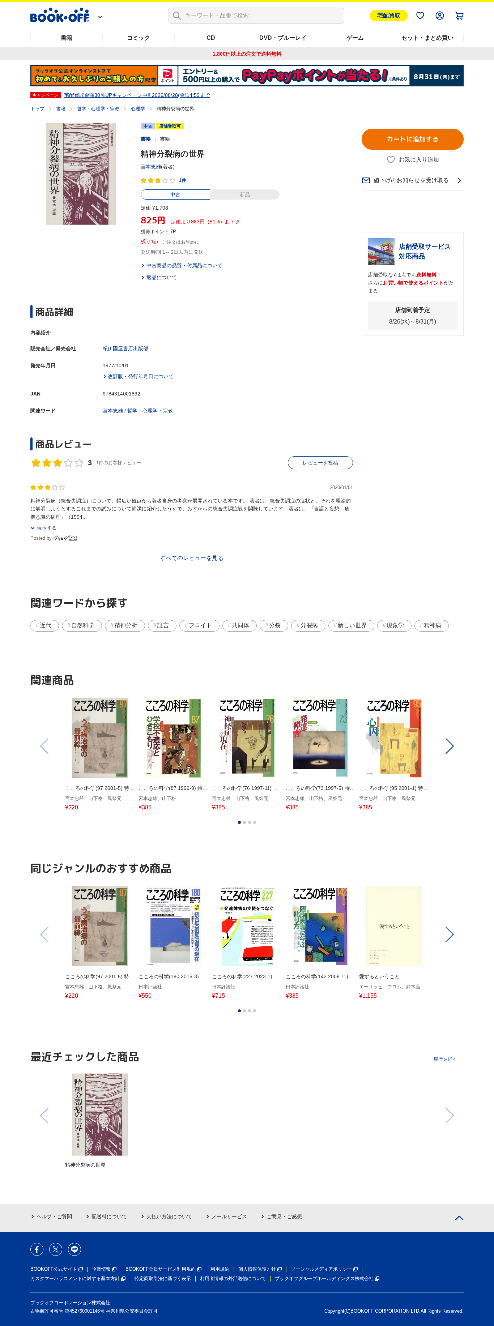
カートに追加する (413, 139)
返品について (161, 277)
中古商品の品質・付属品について (184, 265)
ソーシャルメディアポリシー (321, 1269)
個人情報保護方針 (257, 1269)
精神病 (432, 625)
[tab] (239, 822)
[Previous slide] (44, 746)
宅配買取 (388, 15)
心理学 (138, 108)
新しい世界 (352, 625)
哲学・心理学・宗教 (98, 108)
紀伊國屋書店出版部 (125, 348)
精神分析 (125, 625)
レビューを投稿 (320, 463)
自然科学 (82, 625)
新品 (245, 194)
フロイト (200, 625)
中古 (175, 194)
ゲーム (355, 38)
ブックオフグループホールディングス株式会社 (324, 1278)
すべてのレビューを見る (191, 558)
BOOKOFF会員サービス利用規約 (160, 1269)
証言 (163, 625)
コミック (138, 38)
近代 (45, 625)
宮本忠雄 (151, 167)
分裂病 (309, 625)
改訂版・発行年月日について (141, 376)
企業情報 (101, 1269)
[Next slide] (449, 746)
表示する (47, 528)
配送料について (109, 1216)
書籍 (66, 38)
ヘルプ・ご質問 (54, 1216)
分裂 (275, 625)
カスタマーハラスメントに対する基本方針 (75, 1278)
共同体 (240, 625)
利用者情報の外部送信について (233, 1278)
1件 (182, 180)
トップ (37, 108)
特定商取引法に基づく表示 (163, 1278)
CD (210, 38)
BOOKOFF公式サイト (53, 1269)
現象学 (395, 625)
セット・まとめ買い (427, 38)
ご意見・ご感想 (284, 1216)
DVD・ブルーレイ (283, 38)
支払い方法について (169, 1216)
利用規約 (219, 1269)
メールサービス (229, 1216)
